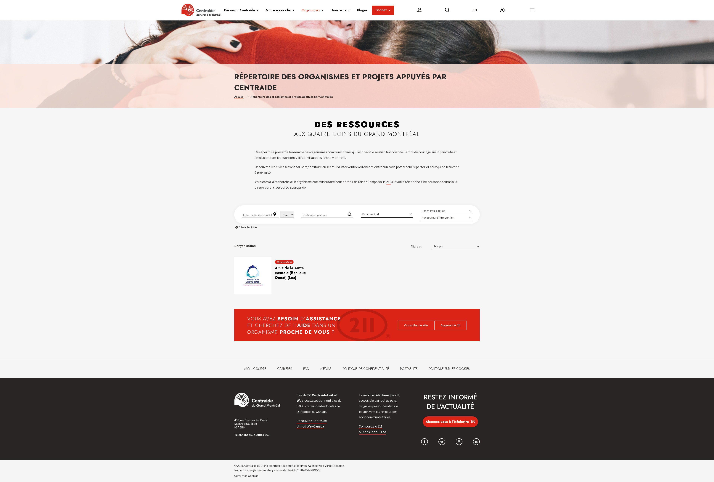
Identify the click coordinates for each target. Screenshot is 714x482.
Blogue (362, 10)
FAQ (306, 368)
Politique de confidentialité (365, 368)
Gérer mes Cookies (246, 475)
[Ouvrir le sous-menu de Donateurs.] (349, 10)
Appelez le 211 (450, 325)
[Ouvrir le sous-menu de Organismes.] (322, 10)
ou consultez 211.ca (372, 432)
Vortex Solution (334, 465)
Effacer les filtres (248, 227)
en (475, 10)
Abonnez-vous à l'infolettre (447, 421)
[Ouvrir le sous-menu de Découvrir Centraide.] (257, 10)
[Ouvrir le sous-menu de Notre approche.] (293, 10)
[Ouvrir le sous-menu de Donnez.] (389, 10)
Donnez (381, 10)
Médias (325, 368)
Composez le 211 (370, 426)
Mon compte (255, 368)
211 (388, 182)
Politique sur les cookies (449, 368)
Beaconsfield (284, 262)
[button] (532, 10)
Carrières (284, 368)
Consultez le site (416, 325)
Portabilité (408, 368)
